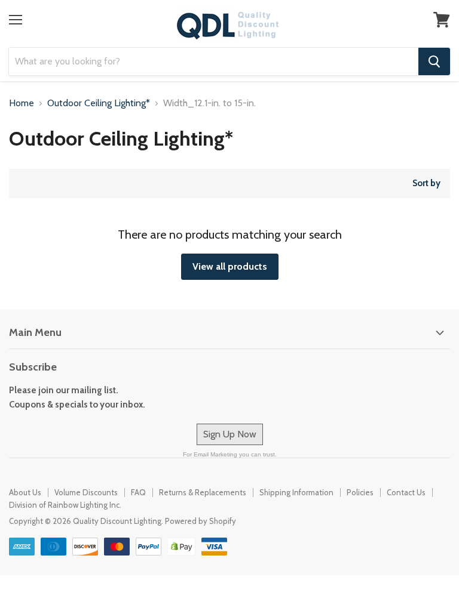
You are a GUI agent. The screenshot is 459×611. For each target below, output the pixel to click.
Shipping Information (296, 492)
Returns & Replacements (202, 492)
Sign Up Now (229, 434)
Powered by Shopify (200, 521)
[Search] (434, 61)
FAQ (138, 492)
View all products (229, 266)
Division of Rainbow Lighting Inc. (65, 505)
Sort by (426, 183)
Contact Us (406, 492)
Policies (360, 492)
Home (21, 103)
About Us (25, 492)
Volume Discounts (86, 492)
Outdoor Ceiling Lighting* (98, 103)
